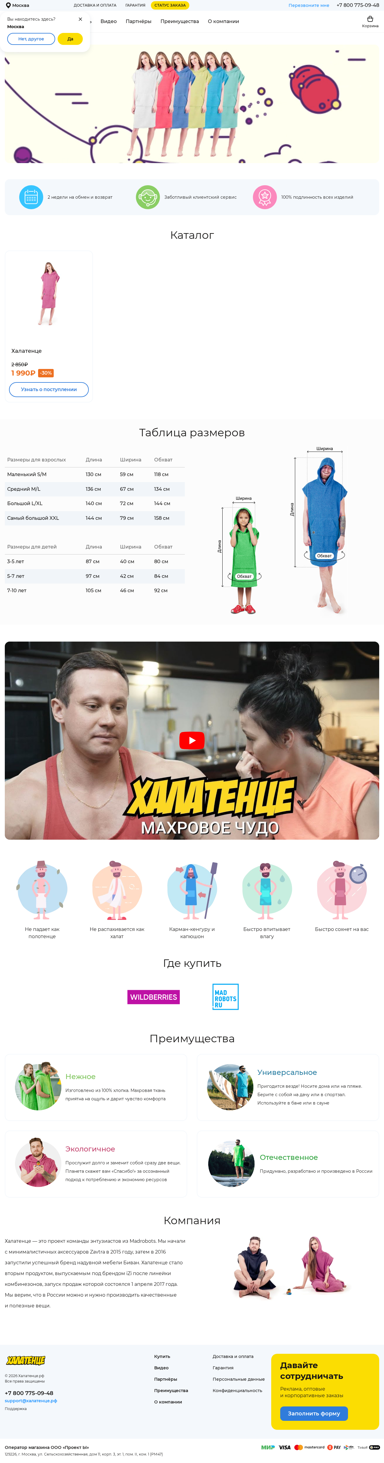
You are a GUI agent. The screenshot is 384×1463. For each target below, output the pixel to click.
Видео (108, 21)
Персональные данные (239, 1379)
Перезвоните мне (309, 5)
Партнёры (139, 21)
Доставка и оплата (95, 5)
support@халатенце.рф (31, 1400)
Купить (162, 1356)
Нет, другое (31, 39)
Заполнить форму (314, 1413)
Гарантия (135, 5)
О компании (223, 21)
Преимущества (179, 21)
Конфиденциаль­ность (237, 1390)
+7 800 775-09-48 (358, 5)
